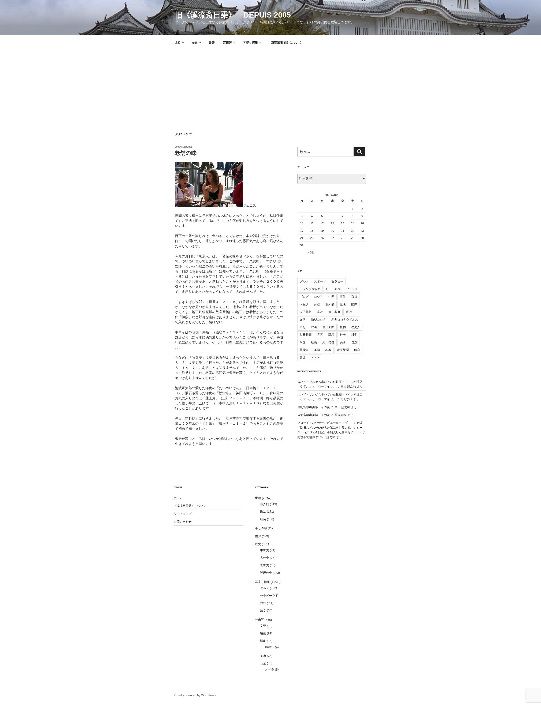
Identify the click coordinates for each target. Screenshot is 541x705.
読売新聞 (343, 350)
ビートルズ (333, 289)
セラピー (337, 281)
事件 (343, 296)
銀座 (357, 350)
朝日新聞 (328, 327)
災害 (320, 334)
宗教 (320, 312)
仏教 (317, 304)
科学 (354, 334)
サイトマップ (182, 513)
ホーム (178, 498)
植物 (343, 327)
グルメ (304, 281)
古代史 (264, 557)
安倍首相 (305, 312)
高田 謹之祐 (348, 386)
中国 (331, 296)
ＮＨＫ (315, 357)
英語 (317, 350)
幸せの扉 (261, 528)
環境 (331, 334)
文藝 (263, 625)
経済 (314, 342)
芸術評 (227, 42)
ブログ (304, 296)
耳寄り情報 (250, 42)
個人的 (329, 304)
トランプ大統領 (310, 289)
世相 (177, 42)
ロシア (318, 296)
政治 (349, 312)
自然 (354, 342)
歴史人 (355, 327)
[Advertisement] (270, 81)
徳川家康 (334, 312)
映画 (314, 327)
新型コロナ (318, 319)
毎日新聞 (305, 334)
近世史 (264, 565)
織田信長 (328, 342)
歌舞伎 (269, 647)
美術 (343, 342)
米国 (303, 342)
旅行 (303, 327)
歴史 (195, 42)
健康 (343, 304)
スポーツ (320, 281)
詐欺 (328, 350)
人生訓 (304, 304)
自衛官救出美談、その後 (313, 407)
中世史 (264, 550)
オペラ (269, 669)
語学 (263, 610)
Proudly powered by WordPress (195, 695)
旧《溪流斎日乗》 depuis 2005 (233, 15)
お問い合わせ (182, 521)
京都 (354, 296)
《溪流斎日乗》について (285, 42)
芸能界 (304, 350)
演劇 (263, 640)
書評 (212, 42)
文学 (303, 319)
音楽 (303, 357)
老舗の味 (186, 153)
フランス (352, 289)
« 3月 (311, 252)
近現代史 (266, 572)
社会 (343, 334)
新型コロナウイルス (344, 319)
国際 (354, 304)
